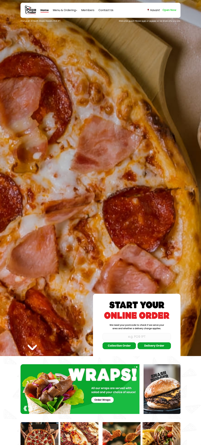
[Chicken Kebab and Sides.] (79, 441)
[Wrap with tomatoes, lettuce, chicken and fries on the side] (161, 441)
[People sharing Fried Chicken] (122, 441)
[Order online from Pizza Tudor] (80, 389)
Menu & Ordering (64, 10)
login (144, 21)
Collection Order (119, 346)
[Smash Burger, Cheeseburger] (162, 389)
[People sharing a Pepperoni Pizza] (40, 441)
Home (44, 10)
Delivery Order (154, 346)
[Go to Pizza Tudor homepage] (30, 10)
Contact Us (105, 10)
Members (87, 10)
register (152, 21)
